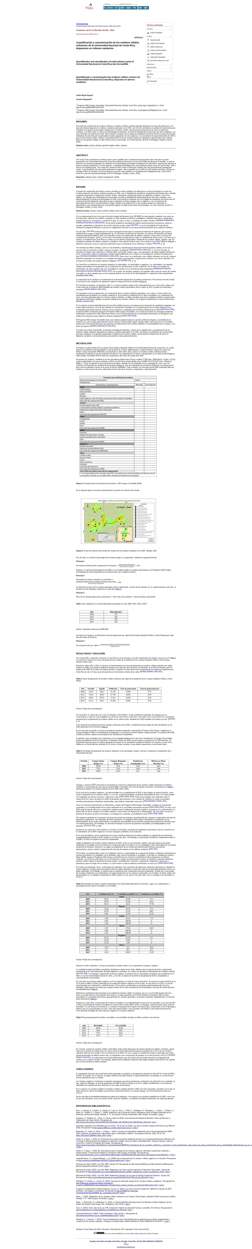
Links (161, 1114)
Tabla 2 (173, 658)
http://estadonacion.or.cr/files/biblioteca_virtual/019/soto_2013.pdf (101, 1210)
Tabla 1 (118, 589)
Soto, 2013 (156, 243)
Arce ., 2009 (90, 825)
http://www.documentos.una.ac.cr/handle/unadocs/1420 (97, 1215)
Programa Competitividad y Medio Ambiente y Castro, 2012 (99, 256)
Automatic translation (157, 57)
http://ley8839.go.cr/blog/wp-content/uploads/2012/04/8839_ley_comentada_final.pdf (107, 1192)
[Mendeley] (148, 74)
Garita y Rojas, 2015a (129, 315)
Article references (156, 47)
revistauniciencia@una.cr (126, 1247)
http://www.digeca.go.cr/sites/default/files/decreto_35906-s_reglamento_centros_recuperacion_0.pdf (126, 1172)
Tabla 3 (104, 727)
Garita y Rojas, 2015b (127, 796)
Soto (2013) (134, 225)
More (151, 74)
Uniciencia (82, 23)
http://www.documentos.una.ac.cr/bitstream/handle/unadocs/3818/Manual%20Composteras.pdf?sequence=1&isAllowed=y (122, 1155)
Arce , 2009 (82, 973)
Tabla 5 (93, 999)
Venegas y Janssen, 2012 (85, 301)
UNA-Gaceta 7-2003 (167, 309)
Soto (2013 (90, 231)
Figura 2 (156, 365)
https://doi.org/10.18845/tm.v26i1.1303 (90, 1135)
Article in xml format (157, 43)
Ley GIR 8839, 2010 (124, 260)
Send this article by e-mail (159, 61)
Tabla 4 (170, 787)
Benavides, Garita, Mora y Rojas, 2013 (102, 325)
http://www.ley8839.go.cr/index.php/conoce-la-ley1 (112, 1128)
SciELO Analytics (156, 33)
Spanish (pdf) (155, 40)
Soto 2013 (171, 718)
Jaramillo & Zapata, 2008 (84, 275)
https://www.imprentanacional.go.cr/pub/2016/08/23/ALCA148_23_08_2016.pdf (118, 1177)
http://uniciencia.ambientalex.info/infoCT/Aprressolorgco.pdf (101, 1160)
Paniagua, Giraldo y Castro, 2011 (140, 249)
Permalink (153, 81)
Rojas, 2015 (153, 849)
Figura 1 (143, 282)
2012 (93, 784)
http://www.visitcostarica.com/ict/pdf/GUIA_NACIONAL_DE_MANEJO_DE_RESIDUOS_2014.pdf (113, 1122)
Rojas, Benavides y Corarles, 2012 (155, 801)
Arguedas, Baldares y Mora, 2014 (94, 289)
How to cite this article (158, 50)
